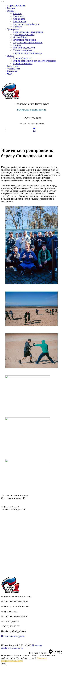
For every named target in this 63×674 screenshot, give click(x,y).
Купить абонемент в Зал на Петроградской (34, 61)
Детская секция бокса (23, 34)
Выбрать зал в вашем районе (31, 109)
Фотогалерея (13, 68)
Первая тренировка (22, 50)
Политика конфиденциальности (21, 646)
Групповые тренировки (24, 40)
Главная (11, 8)
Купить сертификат (22, 63)
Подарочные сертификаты (26, 24)
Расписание (13, 66)
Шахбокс (17, 45)
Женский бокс (20, 37)
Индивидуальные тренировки (28, 32)
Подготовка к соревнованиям (27, 42)
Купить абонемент (22, 58)
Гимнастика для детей (24, 47)
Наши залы (18, 16)
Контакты (12, 71)
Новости (17, 13)
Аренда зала (19, 19)
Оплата (10, 55)
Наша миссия (19, 21)
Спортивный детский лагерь (27, 53)
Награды (17, 26)
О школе (11, 11)
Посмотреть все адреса (12, 636)
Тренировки (13, 29)
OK (3, 664)
